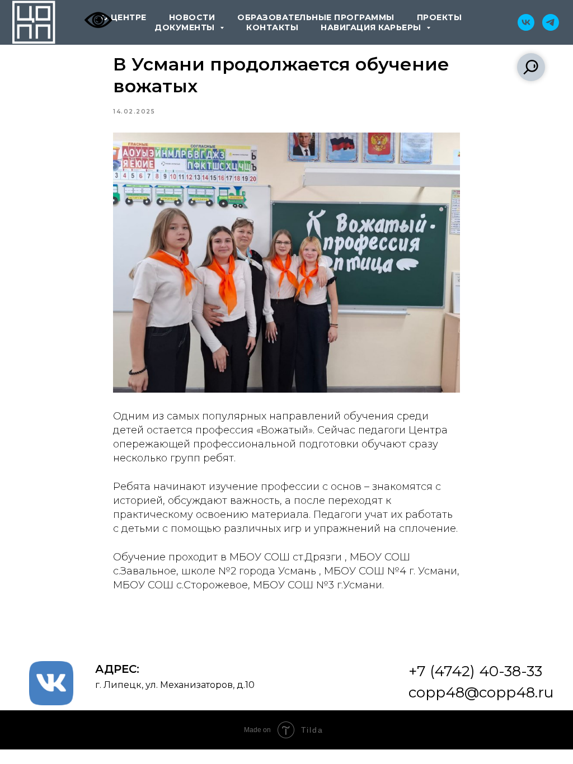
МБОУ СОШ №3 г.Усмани (317, 585)
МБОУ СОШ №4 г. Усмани (390, 571)
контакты (272, 27)
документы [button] (185, 27)
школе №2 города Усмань (248, 571)
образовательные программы (315, 17)
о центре (124, 17)
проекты (439, 17)
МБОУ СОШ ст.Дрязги (285, 557)
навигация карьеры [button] (372, 27)
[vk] (526, 22)
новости (192, 17)
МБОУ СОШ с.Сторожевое (180, 585)
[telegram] (550, 22)
